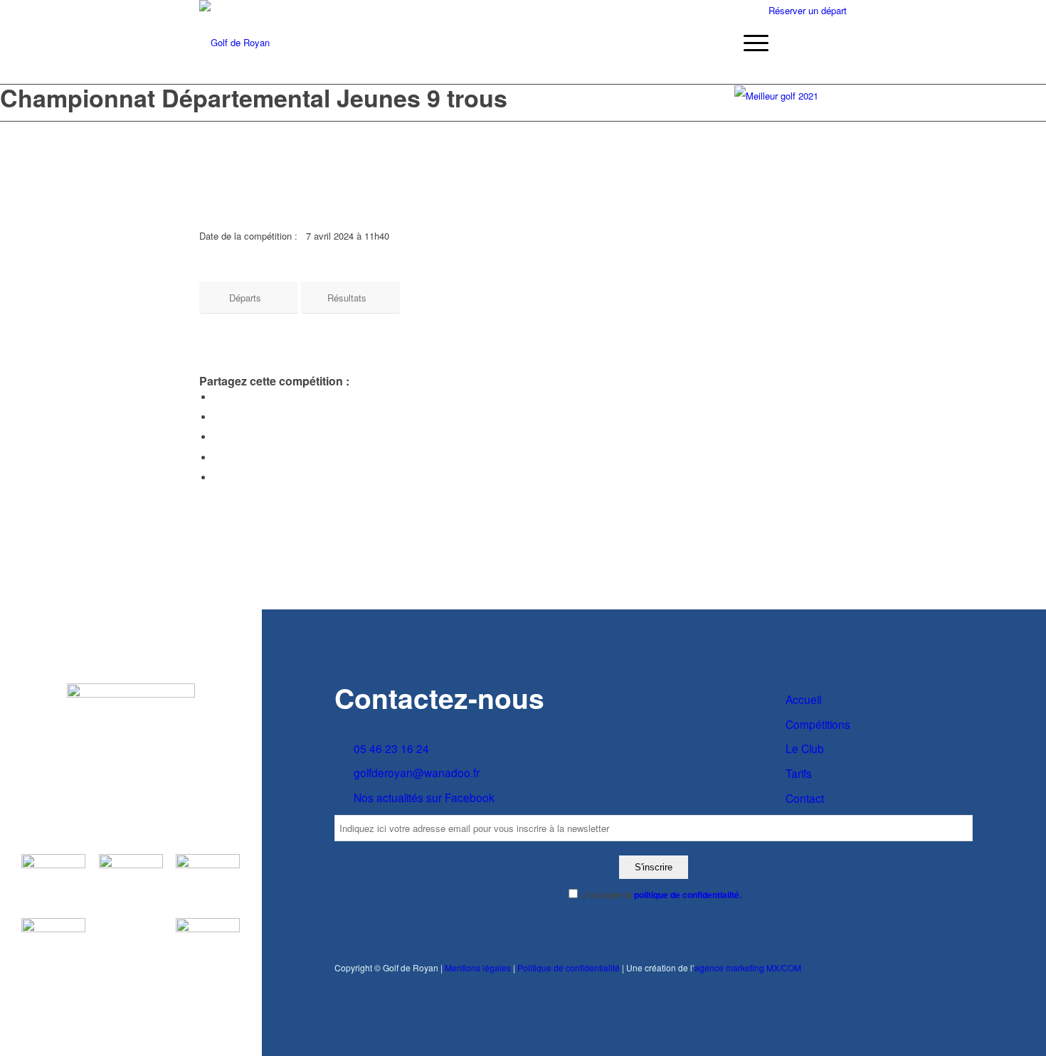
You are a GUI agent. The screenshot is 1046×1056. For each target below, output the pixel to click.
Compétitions (818, 724)
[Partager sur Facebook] (217, 397)
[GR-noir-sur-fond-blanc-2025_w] (234, 42)
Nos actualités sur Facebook (424, 797)
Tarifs (799, 773)
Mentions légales (478, 967)
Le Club (805, 748)
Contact (805, 798)
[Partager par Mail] (217, 477)
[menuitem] (751, 42)
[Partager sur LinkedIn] (217, 457)
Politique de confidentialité (568, 967)
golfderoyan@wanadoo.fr (417, 772)
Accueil (803, 699)
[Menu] (751, 42)
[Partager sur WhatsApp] (217, 437)
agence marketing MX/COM (747, 967)
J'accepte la (662, 895)
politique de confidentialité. (687, 895)
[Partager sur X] (217, 417)
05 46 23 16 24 (391, 748)
